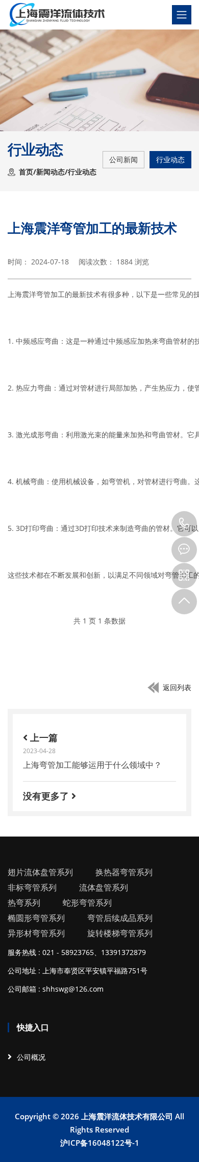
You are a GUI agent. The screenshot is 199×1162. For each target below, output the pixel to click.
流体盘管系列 (103, 887)
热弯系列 (24, 903)
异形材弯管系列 (36, 933)
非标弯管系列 (32, 887)
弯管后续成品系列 (120, 918)
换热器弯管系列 (124, 872)
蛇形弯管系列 (87, 903)
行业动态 (170, 159)
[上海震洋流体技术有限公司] (57, 14)
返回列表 (177, 687)
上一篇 (43, 737)
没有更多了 (47, 796)
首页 (26, 171)
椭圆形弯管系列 (36, 918)
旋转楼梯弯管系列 (120, 933)
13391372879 (184, 524)
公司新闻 (123, 159)
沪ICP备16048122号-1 (99, 1143)
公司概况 (31, 1057)
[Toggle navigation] (181, 14)
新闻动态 (50, 171)
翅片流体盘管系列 (40, 872)
